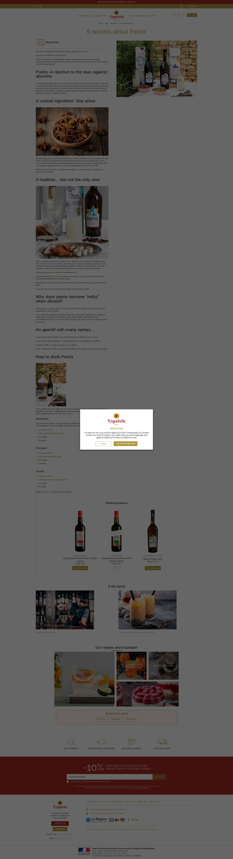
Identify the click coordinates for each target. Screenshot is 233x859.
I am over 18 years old (125, 443)
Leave (103, 444)
